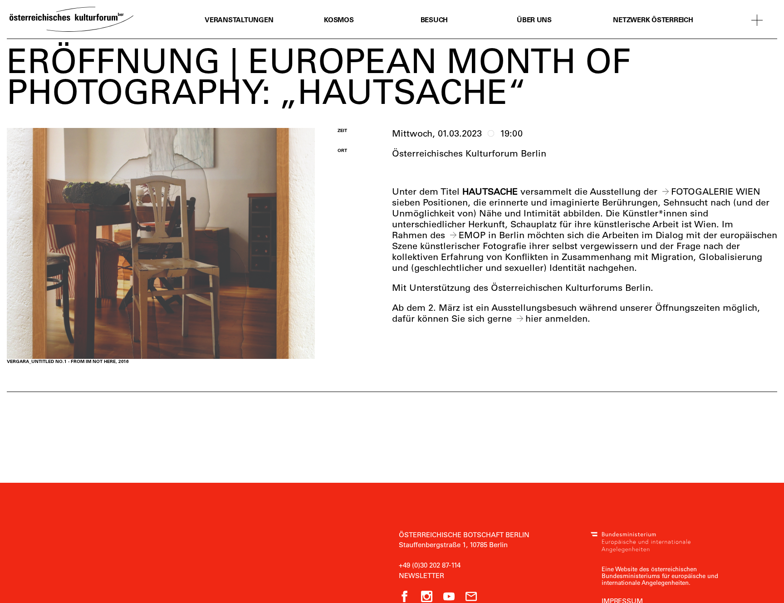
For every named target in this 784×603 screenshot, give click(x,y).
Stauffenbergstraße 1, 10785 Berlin (453, 544)
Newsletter (421, 575)
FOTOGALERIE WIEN (715, 191)
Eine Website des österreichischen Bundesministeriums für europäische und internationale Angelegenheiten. (660, 575)
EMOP (472, 234)
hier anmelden (556, 318)
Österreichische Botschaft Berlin (464, 534)
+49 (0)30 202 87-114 (430, 564)
